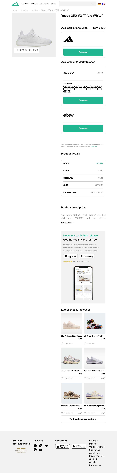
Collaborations (96, 447)
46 (84, 89)
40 (88, 86)
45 (80, 89)
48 (96, 89)
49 (65, 91)
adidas (35, 10)
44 (73, 89)
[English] (103, 3)
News (53, 4)
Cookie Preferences (95, 464)
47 (92, 89)
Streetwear (43, 4)
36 (65, 86)
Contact (93, 459)
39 (84, 86)
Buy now (83, 52)
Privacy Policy (96, 456)
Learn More (94, 146)
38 (76, 86)
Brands (92, 440)
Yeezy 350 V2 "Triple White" (55, 10)
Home (14, 10)
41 (96, 86)
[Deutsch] (99, 3)
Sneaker (24, 4)
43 (69, 89)
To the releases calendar (81, 419)
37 (73, 86)
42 (99, 86)
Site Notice (94, 450)
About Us (93, 453)
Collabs (33, 4)
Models (92, 444)
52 (69, 91)
